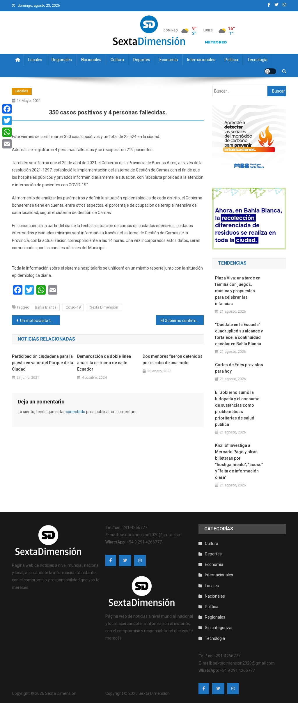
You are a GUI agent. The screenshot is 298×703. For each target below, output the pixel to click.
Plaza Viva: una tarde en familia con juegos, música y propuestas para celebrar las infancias (237, 291)
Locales (35, 59)
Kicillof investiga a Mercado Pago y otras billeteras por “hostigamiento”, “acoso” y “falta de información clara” (239, 461)
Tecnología (257, 59)
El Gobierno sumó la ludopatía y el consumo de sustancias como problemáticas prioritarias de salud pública (237, 408)
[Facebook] (7, 109)
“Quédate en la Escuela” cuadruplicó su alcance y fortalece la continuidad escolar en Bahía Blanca (239, 334)
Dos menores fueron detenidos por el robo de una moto (173, 359)
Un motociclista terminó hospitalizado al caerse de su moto (40, 320)
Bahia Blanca (45, 307)
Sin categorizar (219, 627)
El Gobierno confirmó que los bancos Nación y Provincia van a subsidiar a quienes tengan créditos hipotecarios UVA (182, 320)
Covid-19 (73, 307)
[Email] (7, 144)
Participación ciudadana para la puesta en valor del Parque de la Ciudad (42, 362)
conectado (75, 411)
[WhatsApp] (7, 132)
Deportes (141, 59)
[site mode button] (270, 71)
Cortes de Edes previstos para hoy (239, 367)
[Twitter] (7, 120)
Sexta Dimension (104, 307)
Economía (168, 59)
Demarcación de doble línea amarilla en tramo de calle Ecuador (104, 362)
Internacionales (201, 59)
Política (231, 59)
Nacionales (91, 59)
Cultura (117, 59)
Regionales (62, 59)
